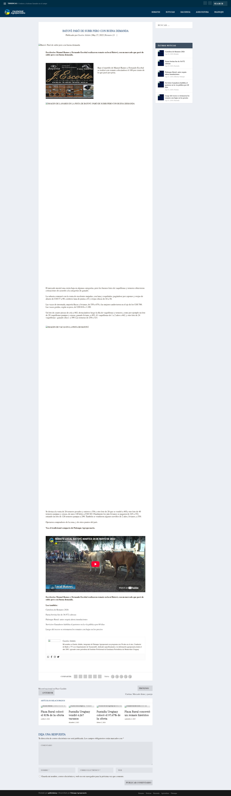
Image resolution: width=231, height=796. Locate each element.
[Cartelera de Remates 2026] (161, 53)
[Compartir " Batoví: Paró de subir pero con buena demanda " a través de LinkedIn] (90, 676)
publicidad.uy (52, 793)
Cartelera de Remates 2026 (57, 609)
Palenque (219, 12)
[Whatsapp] (48, 657)
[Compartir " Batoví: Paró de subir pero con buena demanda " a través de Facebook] (75, 676)
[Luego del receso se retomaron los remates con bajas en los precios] (161, 97)
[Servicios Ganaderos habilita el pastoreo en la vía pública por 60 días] (161, 84)
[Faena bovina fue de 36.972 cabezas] (161, 63)
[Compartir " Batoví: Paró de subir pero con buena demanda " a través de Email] (95, 676)
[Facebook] (51, 657)
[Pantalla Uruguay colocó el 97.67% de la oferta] (109, 706)
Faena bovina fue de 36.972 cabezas (61, 614)
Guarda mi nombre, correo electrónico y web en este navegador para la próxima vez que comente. (82, 776)
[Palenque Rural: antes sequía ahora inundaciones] (161, 74)
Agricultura (202, 12)
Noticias (170, 12)
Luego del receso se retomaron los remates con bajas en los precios (74, 629)
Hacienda (185, 12)
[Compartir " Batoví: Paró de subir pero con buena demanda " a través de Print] (99, 676)
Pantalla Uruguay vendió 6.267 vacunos (79, 715)
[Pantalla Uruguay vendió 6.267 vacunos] (81, 706)
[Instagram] (55, 657)
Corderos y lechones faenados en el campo (32, 3)
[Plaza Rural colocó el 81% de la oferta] (53, 706)
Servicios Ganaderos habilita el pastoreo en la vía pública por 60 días (75, 624)
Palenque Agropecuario (79, 793)
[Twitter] (58, 657)
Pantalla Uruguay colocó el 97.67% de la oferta (109, 715)
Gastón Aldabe (84, 35)
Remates (156, 12)
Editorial (176, 77)
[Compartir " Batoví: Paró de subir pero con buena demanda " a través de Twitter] (80, 676)
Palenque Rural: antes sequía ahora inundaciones (66, 619)
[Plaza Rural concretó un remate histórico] (137, 706)
